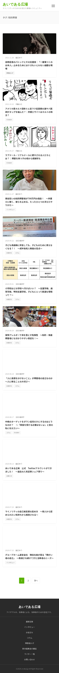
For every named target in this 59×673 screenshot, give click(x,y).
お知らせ (9, 476)
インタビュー (10, 209)
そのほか (9, 120)
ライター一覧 (29, 654)
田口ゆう (19, 57)
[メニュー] (53, 5)
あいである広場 (15, 4)
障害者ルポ (9, 73)
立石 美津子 (20, 240)
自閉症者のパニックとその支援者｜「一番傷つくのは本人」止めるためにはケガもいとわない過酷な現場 (29, 65)
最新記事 (29, 621)
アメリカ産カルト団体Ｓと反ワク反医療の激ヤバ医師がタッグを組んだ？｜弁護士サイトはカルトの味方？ (29, 112)
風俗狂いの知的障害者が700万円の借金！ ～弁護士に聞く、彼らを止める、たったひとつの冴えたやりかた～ (28, 201)
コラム (17, 253)
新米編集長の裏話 (29, 648)
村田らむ (19, 104)
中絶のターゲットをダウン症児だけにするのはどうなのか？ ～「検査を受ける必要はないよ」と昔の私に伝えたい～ (29, 425)
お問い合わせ (29, 659)
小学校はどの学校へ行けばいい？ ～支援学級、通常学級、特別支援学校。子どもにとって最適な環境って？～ (29, 291)
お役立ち (9, 253)
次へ (36, 580)
